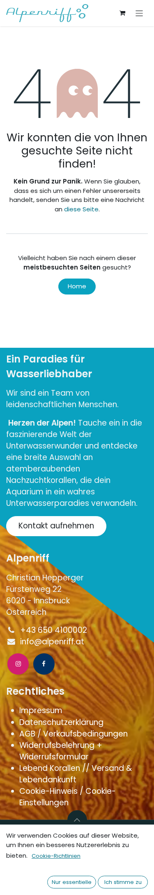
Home (77, 286)
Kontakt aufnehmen (56, 525)
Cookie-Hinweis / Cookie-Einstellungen (67, 797)
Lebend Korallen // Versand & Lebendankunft (75, 774)
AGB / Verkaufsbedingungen (74, 733)
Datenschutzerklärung (61, 722)
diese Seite (81, 209)
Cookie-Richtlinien (56, 856)
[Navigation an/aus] (139, 13)
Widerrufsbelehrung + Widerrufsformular (60, 751)
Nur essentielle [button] (72, 882)
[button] (77, 820)
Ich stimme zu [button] (123, 882)
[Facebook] (44, 664)
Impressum (41, 710)
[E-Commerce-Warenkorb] (122, 13)
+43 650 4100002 (53, 630)
